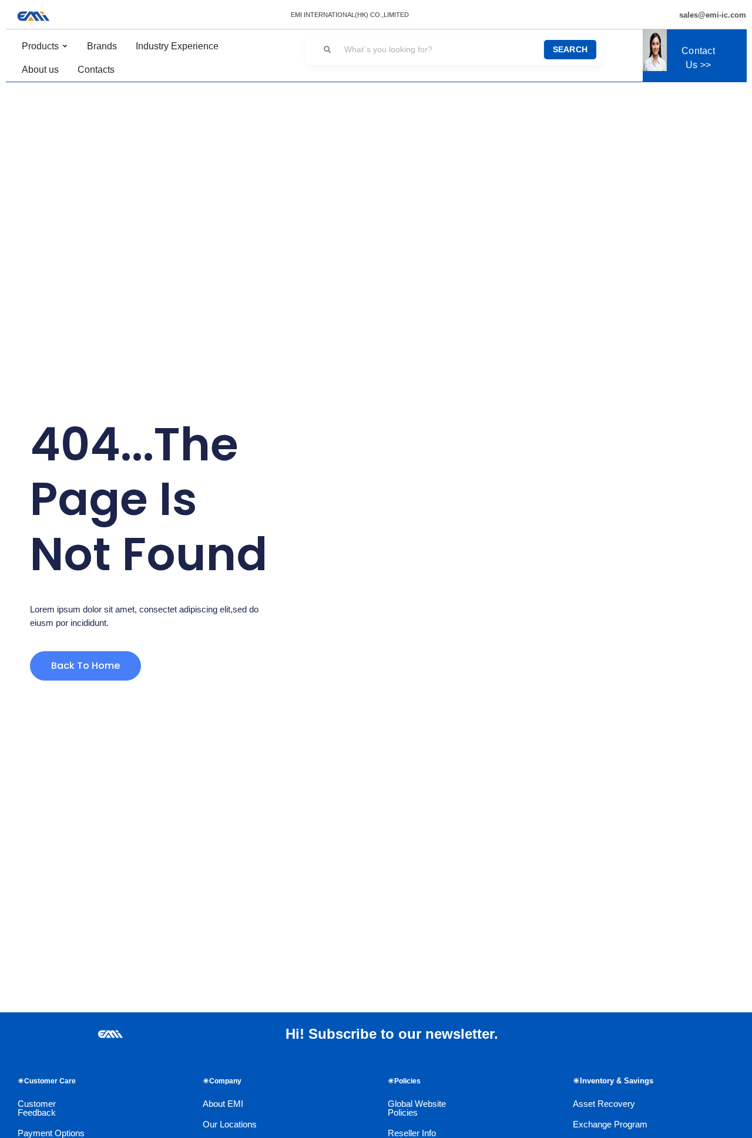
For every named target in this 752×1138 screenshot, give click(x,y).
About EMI (223, 1104)
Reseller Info (412, 1133)
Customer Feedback (37, 1108)
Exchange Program (610, 1124)
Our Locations (230, 1124)
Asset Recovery (604, 1104)
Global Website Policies (417, 1108)
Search (570, 49)
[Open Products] (65, 46)
